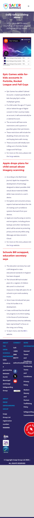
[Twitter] (15, 376)
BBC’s (25, 331)
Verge (11, 156)
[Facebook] (15, 371)
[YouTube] (15, 381)
